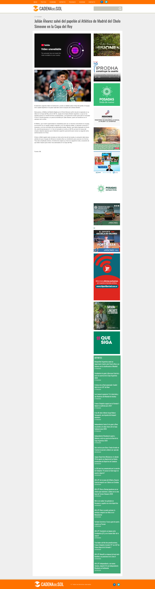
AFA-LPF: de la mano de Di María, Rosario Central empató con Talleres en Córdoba (107, 481)
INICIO (35, 2)
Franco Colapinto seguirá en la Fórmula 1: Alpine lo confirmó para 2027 (107, 404)
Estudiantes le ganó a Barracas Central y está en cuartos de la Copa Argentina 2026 (107, 375)
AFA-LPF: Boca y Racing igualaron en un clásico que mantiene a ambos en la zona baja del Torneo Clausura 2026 (107, 491)
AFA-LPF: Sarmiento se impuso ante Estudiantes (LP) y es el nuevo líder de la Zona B (107, 533)
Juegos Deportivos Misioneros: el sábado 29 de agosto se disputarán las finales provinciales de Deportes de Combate (107, 459)
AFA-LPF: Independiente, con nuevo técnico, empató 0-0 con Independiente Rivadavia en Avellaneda (106, 565)
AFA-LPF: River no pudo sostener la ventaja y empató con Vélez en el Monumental (105, 512)
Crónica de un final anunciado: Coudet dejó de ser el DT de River (106, 386)
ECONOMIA (53, 2)
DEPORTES (62, 2)
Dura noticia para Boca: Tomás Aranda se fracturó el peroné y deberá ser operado (107, 448)
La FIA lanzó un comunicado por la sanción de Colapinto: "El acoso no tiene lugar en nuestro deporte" (107, 470)
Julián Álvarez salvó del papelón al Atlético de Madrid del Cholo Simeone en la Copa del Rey (77, 23)
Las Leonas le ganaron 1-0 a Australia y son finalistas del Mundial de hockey (106, 395)
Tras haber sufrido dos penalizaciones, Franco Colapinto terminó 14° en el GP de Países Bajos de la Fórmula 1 (107, 544)
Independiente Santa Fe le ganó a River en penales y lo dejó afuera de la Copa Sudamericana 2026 (106, 426)
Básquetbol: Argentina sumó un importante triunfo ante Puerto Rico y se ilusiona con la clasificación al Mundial (107, 363)
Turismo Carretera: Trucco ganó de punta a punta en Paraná (107, 523)
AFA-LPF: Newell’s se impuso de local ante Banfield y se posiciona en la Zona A (107, 555)
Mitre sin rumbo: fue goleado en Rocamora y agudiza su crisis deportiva (106, 502)
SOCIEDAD (82, 2)
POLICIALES (72, 2)
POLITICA (43, 2)
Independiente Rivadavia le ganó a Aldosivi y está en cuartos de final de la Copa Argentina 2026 (106, 438)
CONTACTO (92, 2)
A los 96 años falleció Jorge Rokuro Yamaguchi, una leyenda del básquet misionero (105, 415)
